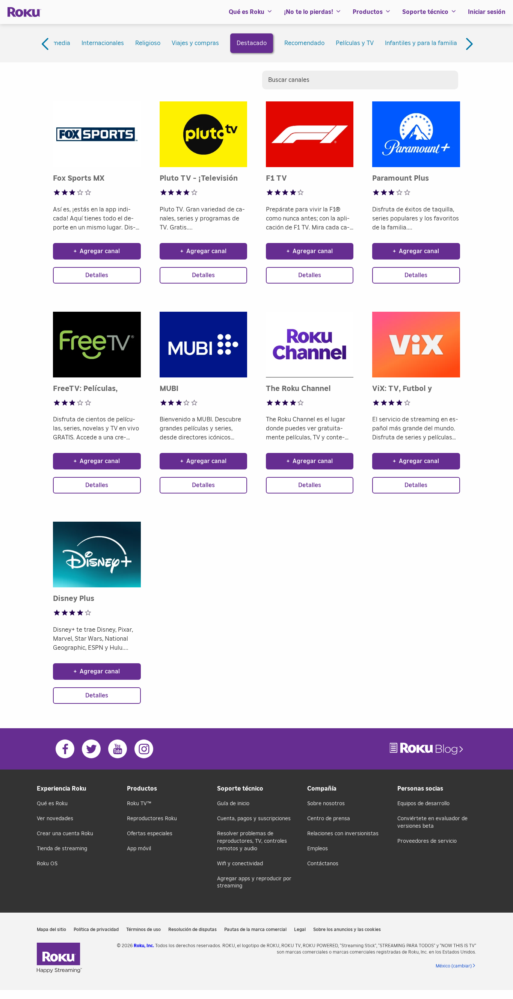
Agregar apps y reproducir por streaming (254, 882)
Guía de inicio (233, 803)
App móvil (139, 848)
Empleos (317, 848)
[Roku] (24, 12)
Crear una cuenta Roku (65, 833)
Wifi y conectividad (240, 863)
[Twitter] (91, 748)
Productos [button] (368, 12)
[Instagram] (143, 748)
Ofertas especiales (149, 833)
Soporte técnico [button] (425, 12)
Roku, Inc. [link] (144, 945)
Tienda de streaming (62, 848)
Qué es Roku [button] (246, 12)
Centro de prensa (328, 818)
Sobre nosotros (326, 803)
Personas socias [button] (420, 789)
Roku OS (47, 863)
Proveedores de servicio (427, 841)
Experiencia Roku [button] (61, 789)
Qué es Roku (52, 803)
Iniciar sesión (486, 12)
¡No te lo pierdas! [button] (308, 12)
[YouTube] (117, 748)
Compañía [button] (321, 789)
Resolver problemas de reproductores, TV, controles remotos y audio (252, 841)
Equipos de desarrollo (423, 803)
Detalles (96, 275)
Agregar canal (97, 251)
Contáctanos (322, 863)
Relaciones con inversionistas (343, 833)
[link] (427, 748)
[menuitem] (250, 12)
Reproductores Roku (152, 818)
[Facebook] (65, 748)
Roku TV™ (139, 803)
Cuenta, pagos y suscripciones (254, 818)
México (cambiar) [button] (454, 966)
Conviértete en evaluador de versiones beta (432, 822)
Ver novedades (55, 818)
